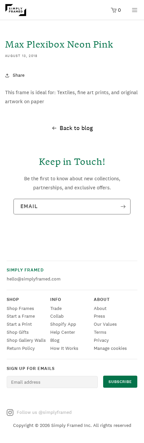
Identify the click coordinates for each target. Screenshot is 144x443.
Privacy (101, 340)
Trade (56, 308)
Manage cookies (110, 348)
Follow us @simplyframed (44, 412)
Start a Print (19, 324)
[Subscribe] (123, 206)
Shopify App (63, 324)
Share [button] (18, 75)
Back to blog (76, 128)
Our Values (105, 324)
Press (99, 316)
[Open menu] (135, 12)
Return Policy (21, 348)
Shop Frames (20, 308)
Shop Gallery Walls (26, 340)
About (100, 308)
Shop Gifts (18, 332)
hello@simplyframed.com (34, 279)
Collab (57, 316)
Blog (54, 340)
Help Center (62, 332)
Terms (100, 332)
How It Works (64, 348)
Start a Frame (21, 316)
